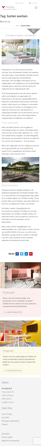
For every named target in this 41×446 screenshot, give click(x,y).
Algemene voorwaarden (10, 441)
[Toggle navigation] (36, 7)
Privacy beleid (7, 437)
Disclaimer (6, 434)
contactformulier (30, 232)
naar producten (14, 312)
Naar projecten (13, 371)
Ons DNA (5, 417)
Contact (34, 3)
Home (17, 26)
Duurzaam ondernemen (10, 421)
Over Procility (7, 414)
